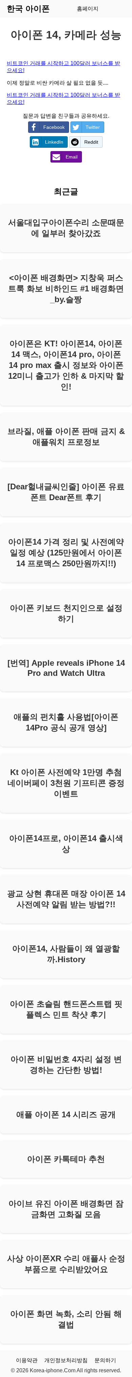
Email (72, 157)
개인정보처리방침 (66, 1360)
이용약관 (27, 1360)
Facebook (54, 127)
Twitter (93, 127)
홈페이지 (87, 8)
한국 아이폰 (28, 8)
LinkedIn (54, 142)
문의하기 (105, 1360)
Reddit (91, 142)
